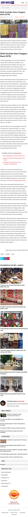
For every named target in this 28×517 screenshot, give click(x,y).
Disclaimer (22, 512)
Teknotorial (4, 480)
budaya (7, 254)
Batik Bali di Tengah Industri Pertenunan (17, 439)
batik (2, 254)
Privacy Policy (14, 512)
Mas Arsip (6, 17)
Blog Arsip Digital (15, 510)
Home (3, 7)
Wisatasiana (4, 486)
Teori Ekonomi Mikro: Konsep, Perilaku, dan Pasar (12, 428)
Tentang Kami (5, 512)
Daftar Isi (14, 514)
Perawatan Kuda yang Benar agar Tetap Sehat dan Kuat (13, 454)
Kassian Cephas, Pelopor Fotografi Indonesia (11, 457)
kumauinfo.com (5, 477)
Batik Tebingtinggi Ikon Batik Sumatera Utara (14, 155)
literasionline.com (6, 483)
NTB (13, 254)
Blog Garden (4, 475)
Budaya (7, 7)
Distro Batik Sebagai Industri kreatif (16, 180)
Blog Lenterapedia (6, 472)
